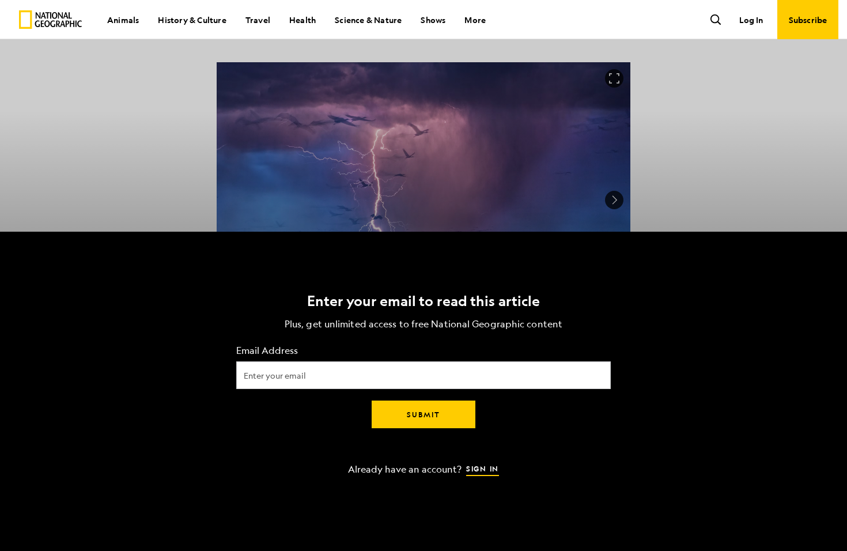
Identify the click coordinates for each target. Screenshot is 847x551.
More (475, 19)
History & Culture (192, 19)
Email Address (267, 350)
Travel (257, 19)
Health (302, 19)
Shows (433, 19)
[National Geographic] (50, 19)
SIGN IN (482, 468)
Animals (123, 19)
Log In (751, 19)
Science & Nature (368, 19)
